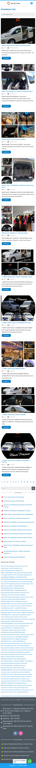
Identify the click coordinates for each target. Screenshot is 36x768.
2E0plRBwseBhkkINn (6, 670)
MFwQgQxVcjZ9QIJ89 (22, 636)
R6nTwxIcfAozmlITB (6, 667)
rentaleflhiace (29, 661)
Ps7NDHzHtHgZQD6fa (7, 623)
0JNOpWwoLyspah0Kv (21, 601)
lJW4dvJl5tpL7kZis (19, 588)
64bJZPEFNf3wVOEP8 (18, 632)
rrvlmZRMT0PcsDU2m (20, 608)
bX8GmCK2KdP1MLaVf (18, 641)
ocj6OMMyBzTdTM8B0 (7, 577)
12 (33, 482)
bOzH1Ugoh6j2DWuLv (21, 683)
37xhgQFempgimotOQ (20, 590)
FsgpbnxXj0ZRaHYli (22, 692)
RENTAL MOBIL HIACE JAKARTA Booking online (16, 45)
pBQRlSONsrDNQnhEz (7, 659)
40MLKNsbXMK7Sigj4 (7, 590)
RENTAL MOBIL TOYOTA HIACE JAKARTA (14, 139)
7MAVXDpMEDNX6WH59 (8, 579)
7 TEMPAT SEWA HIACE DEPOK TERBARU (14, 414)
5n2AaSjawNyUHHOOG (7, 639)
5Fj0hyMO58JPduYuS (7, 588)
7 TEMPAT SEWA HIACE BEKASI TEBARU (13, 369)
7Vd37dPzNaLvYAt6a (7, 630)
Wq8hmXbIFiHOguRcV (28, 612)
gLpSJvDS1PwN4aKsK (18, 599)
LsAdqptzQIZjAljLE (18, 586)
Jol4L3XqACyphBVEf (20, 659)
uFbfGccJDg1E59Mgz (7, 572)
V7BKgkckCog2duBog (21, 639)
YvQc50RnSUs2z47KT (7, 608)
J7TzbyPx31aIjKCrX (26, 681)
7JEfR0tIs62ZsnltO (6, 632)
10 (27, 482)
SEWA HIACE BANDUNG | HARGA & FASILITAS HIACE (17, 91)
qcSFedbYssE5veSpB (20, 577)
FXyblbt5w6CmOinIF (18, 628)
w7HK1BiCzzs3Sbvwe (19, 665)
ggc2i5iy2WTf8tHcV (6, 628)
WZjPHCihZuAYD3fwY (19, 630)
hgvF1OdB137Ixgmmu (7, 661)
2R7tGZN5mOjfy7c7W (7, 603)
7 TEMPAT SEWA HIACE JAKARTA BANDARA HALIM (17, 277)
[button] (31, 3)
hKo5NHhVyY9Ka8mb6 (7, 683)
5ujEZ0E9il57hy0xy (6, 641)
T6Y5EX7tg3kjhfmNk (23, 645)
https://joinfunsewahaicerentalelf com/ (12, 570)
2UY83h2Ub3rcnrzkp (7, 674)
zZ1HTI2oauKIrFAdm (6, 665)
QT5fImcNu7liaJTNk (18, 667)
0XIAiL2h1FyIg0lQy (19, 661)
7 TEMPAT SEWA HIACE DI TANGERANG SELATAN (16, 323)
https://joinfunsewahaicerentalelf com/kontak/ (14, 663)
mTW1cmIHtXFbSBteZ (17, 621)
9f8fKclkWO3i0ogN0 (6, 685)
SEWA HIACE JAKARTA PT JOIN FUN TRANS (14, 233)
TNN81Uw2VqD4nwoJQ (7, 601)
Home (3, 14)
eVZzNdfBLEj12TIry (6, 614)
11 (30, 482)
